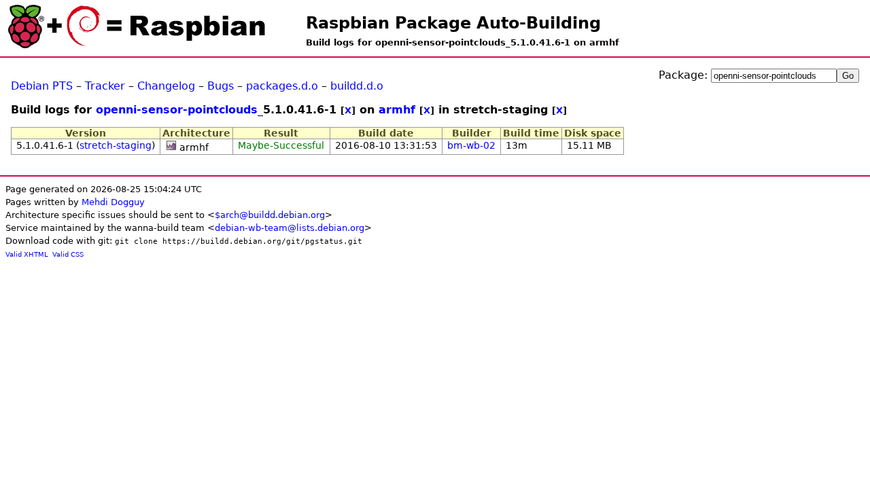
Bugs (220, 85)
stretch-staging (116, 145)
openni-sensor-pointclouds (177, 109)
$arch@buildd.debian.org (270, 215)
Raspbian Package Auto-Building (453, 23)
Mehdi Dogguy (113, 202)
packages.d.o (282, 85)
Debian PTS (42, 85)
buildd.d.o (356, 85)
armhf (397, 109)
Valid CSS (68, 254)
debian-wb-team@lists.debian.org (289, 228)
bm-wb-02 (471, 145)
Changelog (166, 85)
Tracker (105, 85)
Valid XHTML (26, 254)
